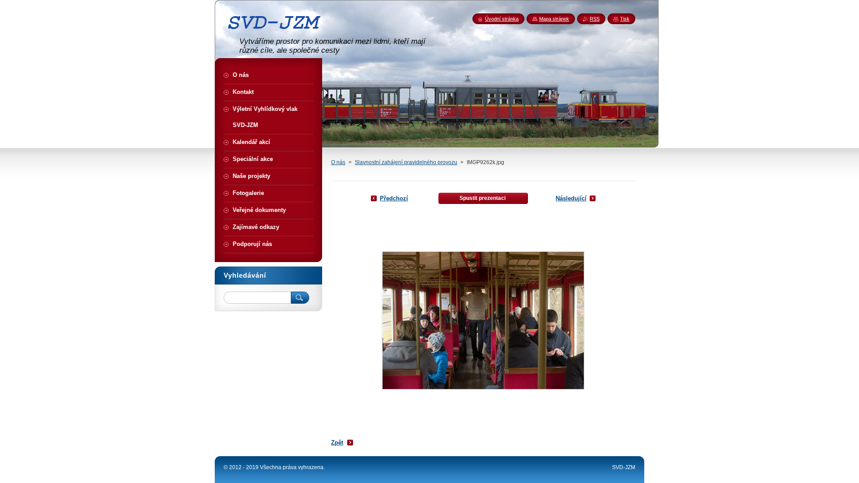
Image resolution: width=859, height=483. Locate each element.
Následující (571, 198)
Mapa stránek (554, 18)
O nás (338, 162)
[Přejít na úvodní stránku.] (277, 32)
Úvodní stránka (502, 18)
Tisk (624, 18)
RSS (595, 18)
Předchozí (394, 198)
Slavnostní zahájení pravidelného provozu (406, 162)
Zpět (337, 442)
